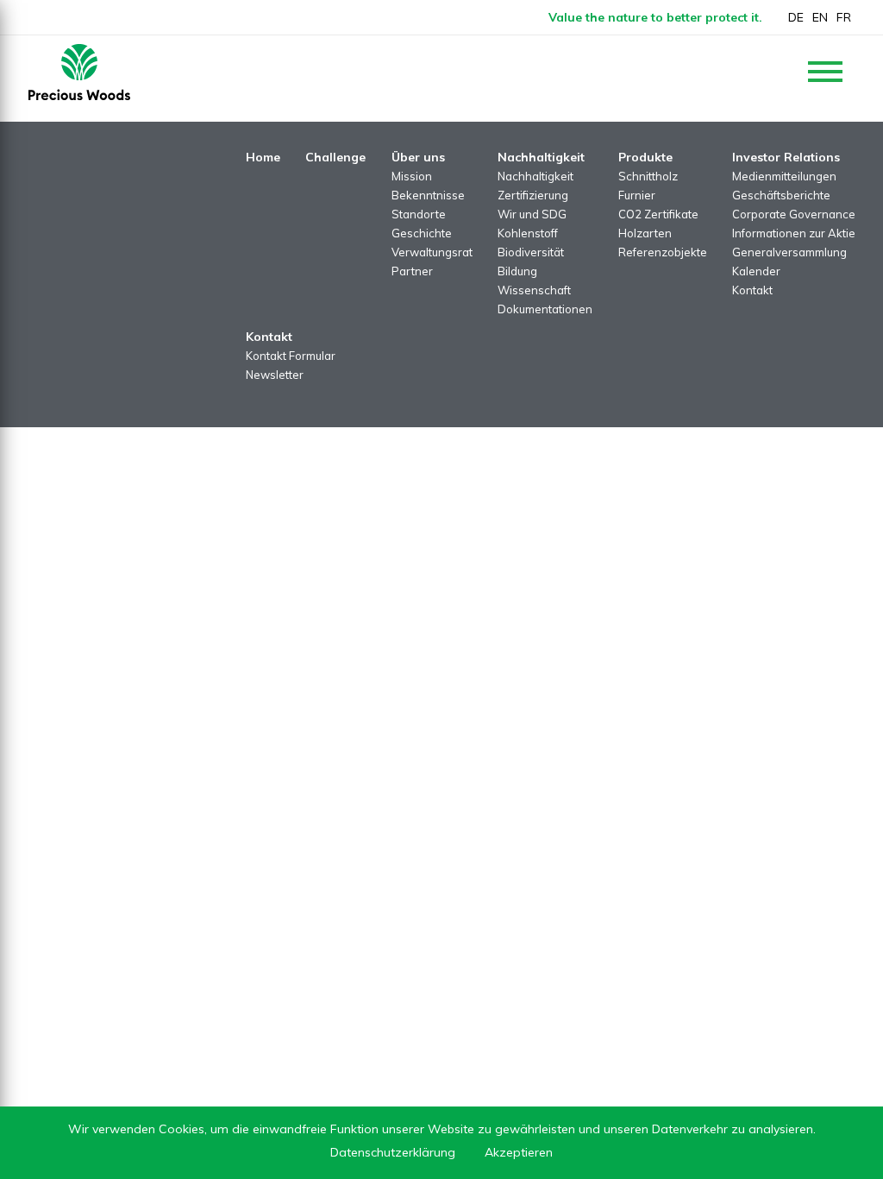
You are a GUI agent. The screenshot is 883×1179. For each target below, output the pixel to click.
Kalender (756, 271)
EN (820, 17)
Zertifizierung (533, 195)
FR (843, 17)
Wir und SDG (532, 214)
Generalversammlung (789, 252)
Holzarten (645, 233)
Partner (412, 271)
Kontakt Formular (290, 356)
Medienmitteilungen (784, 176)
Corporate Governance (793, 214)
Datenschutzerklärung (392, 1152)
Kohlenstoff (528, 233)
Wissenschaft (534, 290)
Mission (411, 176)
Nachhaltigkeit (535, 176)
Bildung (517, 271)
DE (796, 17)
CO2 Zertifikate (658, 214)
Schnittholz (648, 176)
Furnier (636, 195)
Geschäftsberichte (781, 195)
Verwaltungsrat (432, 252)
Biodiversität (531, 252)
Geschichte (421, 233)
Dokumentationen (545, 309)
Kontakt (752, 290)
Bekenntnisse (428, 195)
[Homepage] (79, 72)
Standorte (418, 214)
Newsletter (275, 374)
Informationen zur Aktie (793, 233)
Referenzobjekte (662, 252)
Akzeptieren (519, 1152)
